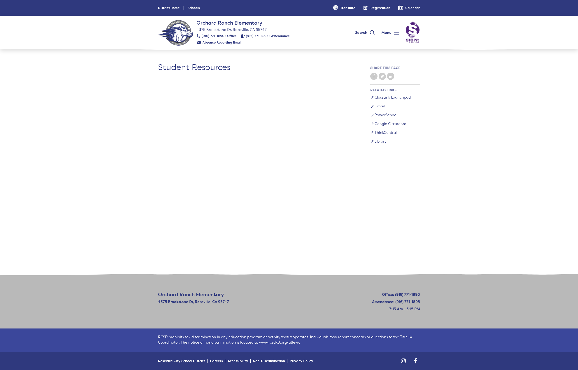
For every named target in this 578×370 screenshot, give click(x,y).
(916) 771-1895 (257, 36)
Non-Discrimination (269, 361)
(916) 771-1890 (213, 36)
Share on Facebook (374, 76)
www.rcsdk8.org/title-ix (279, 342)
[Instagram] (403, 360)
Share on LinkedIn (390, 76)
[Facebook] (415, 360)
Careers (216, 361)
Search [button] (361, 32)
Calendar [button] (412, 8)
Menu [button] (386, 32)
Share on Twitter (382, 76)
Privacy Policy (301, 361)
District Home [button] (169, 8)
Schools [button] (194, 8)
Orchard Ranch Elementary (229, 23)
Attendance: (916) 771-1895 (396, 301)
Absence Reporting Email (222, 42)
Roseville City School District (181, 361)
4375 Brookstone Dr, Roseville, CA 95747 (231, 29)
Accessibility (238, 361)
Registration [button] (380, 8)
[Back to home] (175, 33)
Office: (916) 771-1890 (401, 294)
